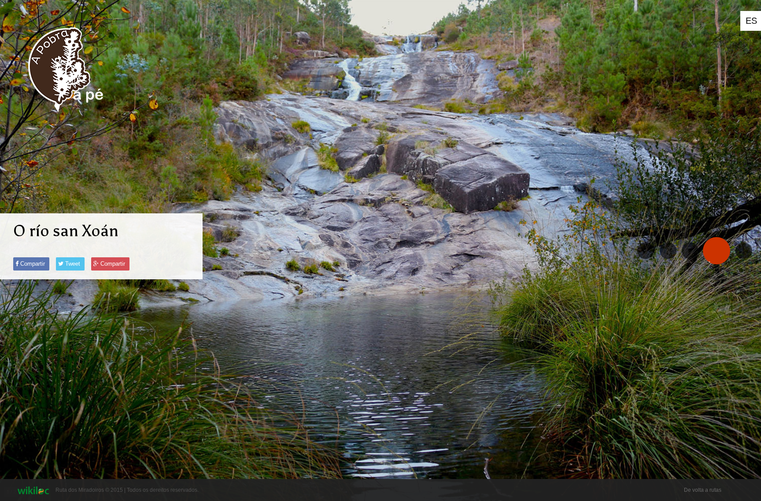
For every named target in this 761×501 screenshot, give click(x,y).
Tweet (71, 263)
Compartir (31, 263)
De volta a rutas (702, 490)
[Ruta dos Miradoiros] (65, 119)
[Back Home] (743, 250)
